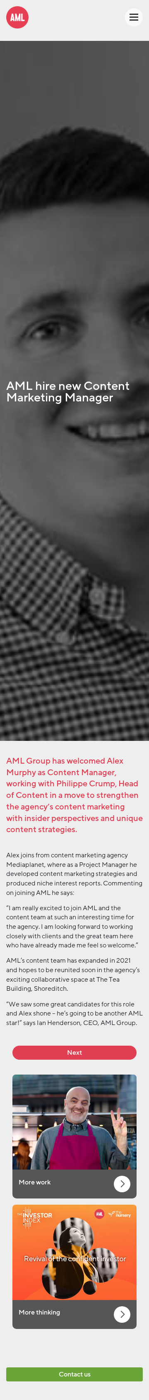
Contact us (75, 1374)
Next (74, 1052)
